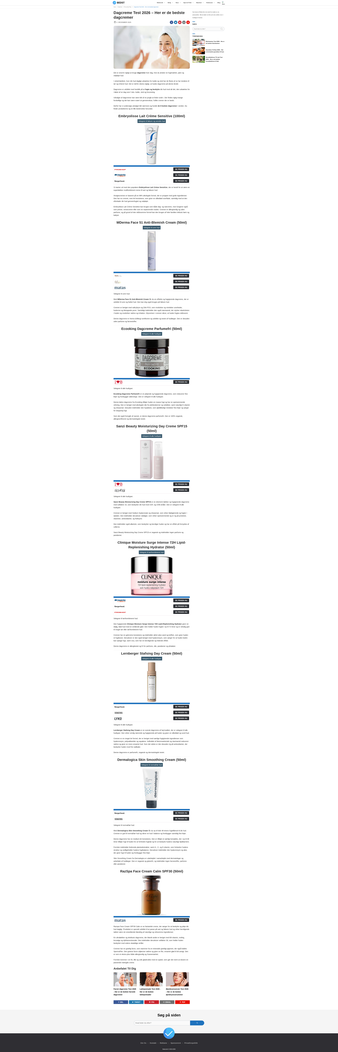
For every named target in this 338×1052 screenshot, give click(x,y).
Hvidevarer (209, 2)
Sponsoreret (176, 1043)
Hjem (115, 7)
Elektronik (160, 2)
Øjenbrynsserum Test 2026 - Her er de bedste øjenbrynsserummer (177, 992)
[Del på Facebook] (171, 22)
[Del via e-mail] (184, 22)
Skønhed (199, 2)
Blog (218, 2)
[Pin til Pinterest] (179, 22)
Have (177, 2)
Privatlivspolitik (191, 1043)
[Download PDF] (188, 22)
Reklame (163, 1043)
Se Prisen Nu (181, 169)
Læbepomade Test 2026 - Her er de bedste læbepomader (150, 992)
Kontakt (153, 1043)
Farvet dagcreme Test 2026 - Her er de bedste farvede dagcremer (125, 992)
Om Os (143, 1043)
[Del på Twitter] (175, 22)
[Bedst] (119, 2)
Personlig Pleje (127, 7)
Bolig (169, 2)
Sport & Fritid (187, 2)
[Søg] (197, 1023)
